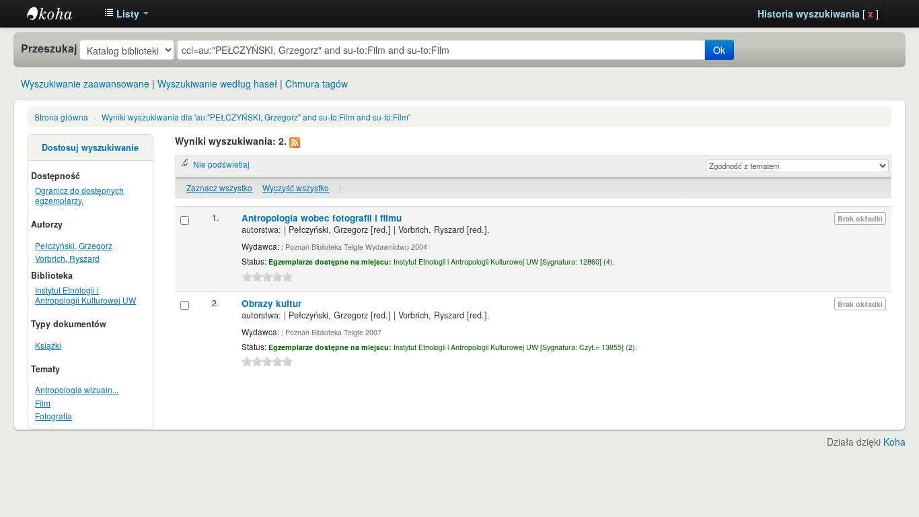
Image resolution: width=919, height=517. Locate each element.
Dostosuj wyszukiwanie (90, 147)
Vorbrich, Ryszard (67, 258)
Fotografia (53, 415)
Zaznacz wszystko (219, 187)
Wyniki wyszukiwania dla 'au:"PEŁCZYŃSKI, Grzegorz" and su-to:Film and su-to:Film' (256, 117)
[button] (126, 13)
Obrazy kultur (271, 303)
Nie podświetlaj (221, 164)
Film (42, 403)
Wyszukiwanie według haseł (217, 83)
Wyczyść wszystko (295, 187)
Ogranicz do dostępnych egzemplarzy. (79, 195)
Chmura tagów (316, 83)
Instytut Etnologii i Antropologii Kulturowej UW (60, 13)
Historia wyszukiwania (809, 13)
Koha (894, 441)
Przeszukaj (49, 48)
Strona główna (61, 117)
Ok (719, 50)
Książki (48, 345)
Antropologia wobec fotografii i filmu (322, 217)
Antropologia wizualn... (76, 389)
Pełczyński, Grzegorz (73, 245)
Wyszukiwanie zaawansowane (85, 83)
